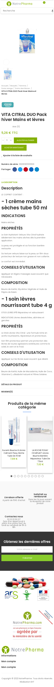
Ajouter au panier (25, 140)
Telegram (37, 169)
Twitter (20, 169)
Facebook (14, 169)
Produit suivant (50, 89)
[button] (11, 476)
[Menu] (2, 4)
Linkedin (31, 169)
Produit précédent (44, 89)
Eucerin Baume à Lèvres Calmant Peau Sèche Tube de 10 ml (13, 453)
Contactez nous (14, 516)
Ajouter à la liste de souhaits (17, 155)
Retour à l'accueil (47, 89)
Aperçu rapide (19, 426)
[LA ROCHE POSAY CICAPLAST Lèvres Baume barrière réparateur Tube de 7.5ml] (40, 431)
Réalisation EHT (27, 681)
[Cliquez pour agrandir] (6, 62)
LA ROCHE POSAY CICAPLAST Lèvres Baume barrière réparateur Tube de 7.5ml (40, 456)
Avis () (16, 127)
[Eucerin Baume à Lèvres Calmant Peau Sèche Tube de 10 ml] (13, 431)
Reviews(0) (7, 391)
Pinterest (26, 169)
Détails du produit (11, 384)
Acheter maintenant (14, 147)
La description (9, 182)
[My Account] (48, 4)
